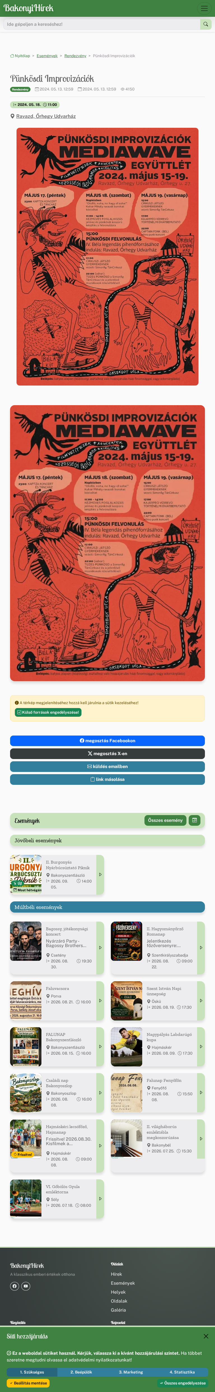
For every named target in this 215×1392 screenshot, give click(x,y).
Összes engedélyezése (184, 1383)
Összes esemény (165, 820)
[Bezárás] (206, 1336)
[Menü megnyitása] (204, 8)
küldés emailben (110, 766)
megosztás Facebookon (109, 740)
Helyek (118, 1292)
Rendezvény (75, 56)
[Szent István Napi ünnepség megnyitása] (201, 1000)
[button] (107, 257)
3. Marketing (131, 1372)
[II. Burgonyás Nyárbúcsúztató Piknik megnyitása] (100, 874)
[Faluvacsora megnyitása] (100, 1000)
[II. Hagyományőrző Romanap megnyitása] (201, 948)
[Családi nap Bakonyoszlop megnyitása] (100, 1093)
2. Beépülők (81, 1372)
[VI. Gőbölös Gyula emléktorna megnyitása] (100, 1199)
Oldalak (119, 1301)
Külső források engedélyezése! (50, 712)
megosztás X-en (109, 753)
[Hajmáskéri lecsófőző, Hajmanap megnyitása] (100, 1145)
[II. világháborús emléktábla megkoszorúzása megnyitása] (201, 1139)
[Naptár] (194, 820)
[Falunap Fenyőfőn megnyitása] (201, 1092)
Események (47, 56)
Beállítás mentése (30, 1383)
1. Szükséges (32, 1372)
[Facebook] (14, 1286)
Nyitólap (22, 56)
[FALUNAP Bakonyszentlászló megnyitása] (100, 1046)
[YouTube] (25, 1286)
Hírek (116, 1274)
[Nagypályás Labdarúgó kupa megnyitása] (201, 1046)
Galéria (118, 1310)
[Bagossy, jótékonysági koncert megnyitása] (100, 948)
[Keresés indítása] (206, 24)
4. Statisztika (182, 1372)
